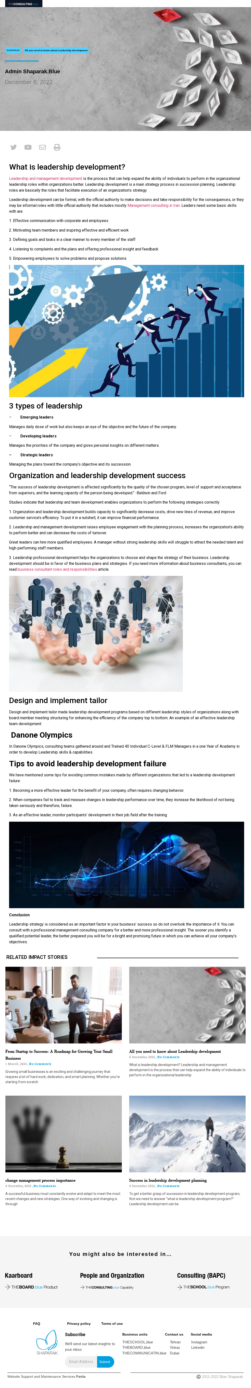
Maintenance (51, 1376)
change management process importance (40, 1180)
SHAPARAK (13, 50)
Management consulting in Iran (153, 205)
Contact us (174, 1334)
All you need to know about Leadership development (175, 1052)
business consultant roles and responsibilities (57, 569)
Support (27, 1376)
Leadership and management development (45, 178)
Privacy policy (79, 1324)
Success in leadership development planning (168, 1180)
